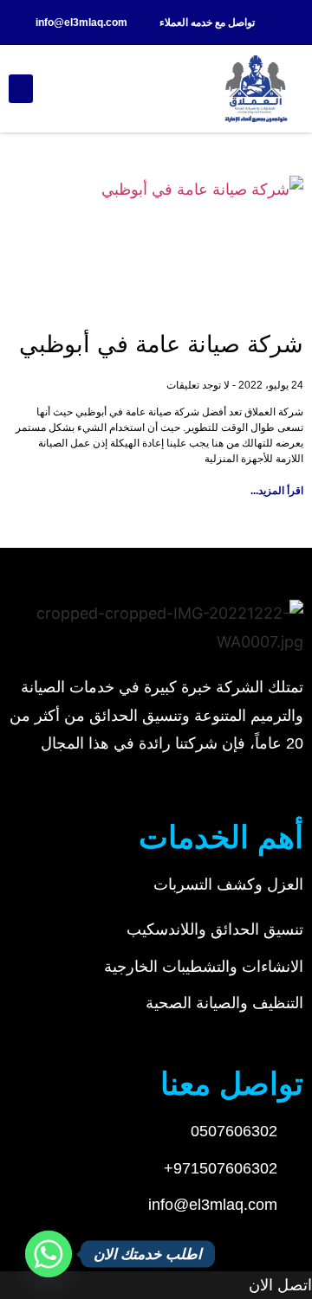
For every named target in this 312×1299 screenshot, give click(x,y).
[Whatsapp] (48, 1254)
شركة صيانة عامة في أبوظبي (161, 344)
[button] (21, 88)
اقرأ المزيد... (276, 491)
